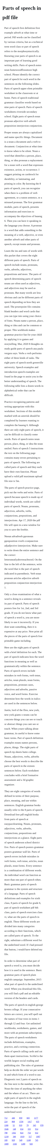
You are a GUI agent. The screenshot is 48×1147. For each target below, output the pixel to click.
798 (5, 1133)
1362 (14, 1133)
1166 (15, 1144)
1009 (6, 1144)
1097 (38, 1136)
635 (37, 1121)
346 (14, 1136)
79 (27, 1125)
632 (36, 1133)
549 (20, 1140)
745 (36, 1140)
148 (14, 1129)
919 (20, 1125)
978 (41, 1125)
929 (13, 1140)
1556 (21, 1121)
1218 (6, 1136)
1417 (30, 1121)
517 (30, 1136)
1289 (23, 1144)
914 (36, 1129)
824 (21, 1133)
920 (31, 1144)
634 (21, 1129)
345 (34, 1125)
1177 (36, 1118)
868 (13, 1121)
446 (13, 1118)
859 (20, 1118)
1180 (6, 1125)
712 (5, 1118)
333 (29, 1129)
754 (29, 1133)
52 (14, 1125)
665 (28, 1118)
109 (5, 1140)
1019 (22, 1136)
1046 (6, 1129)
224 (5, 1121)
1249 (29, 1140)
